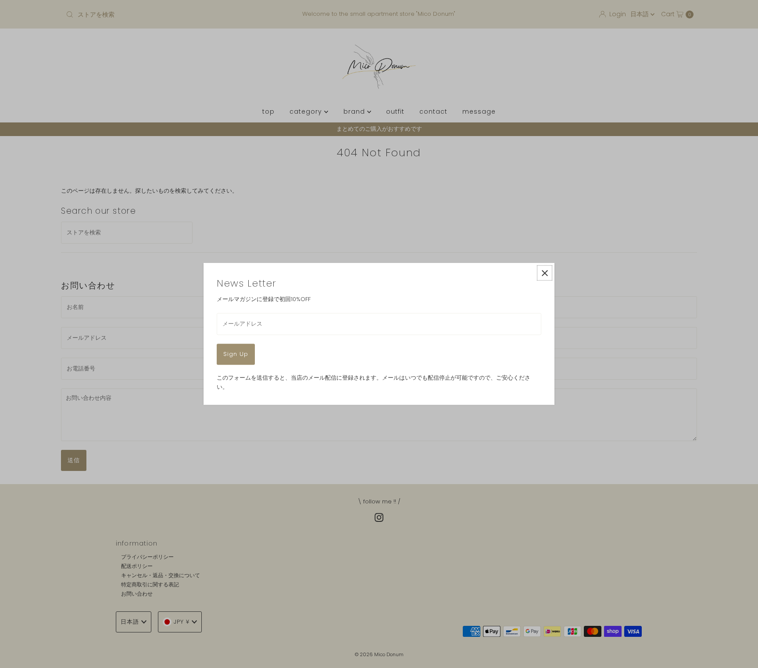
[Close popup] (544, 272)
